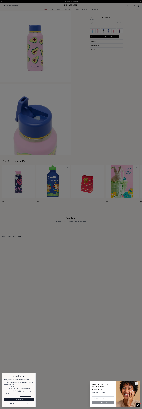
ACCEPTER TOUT (19, 399)
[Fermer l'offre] (136, 383)
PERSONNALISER (11, 403)
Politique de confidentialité (25, 396)
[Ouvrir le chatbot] (138, 405)
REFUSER (26, 403)
